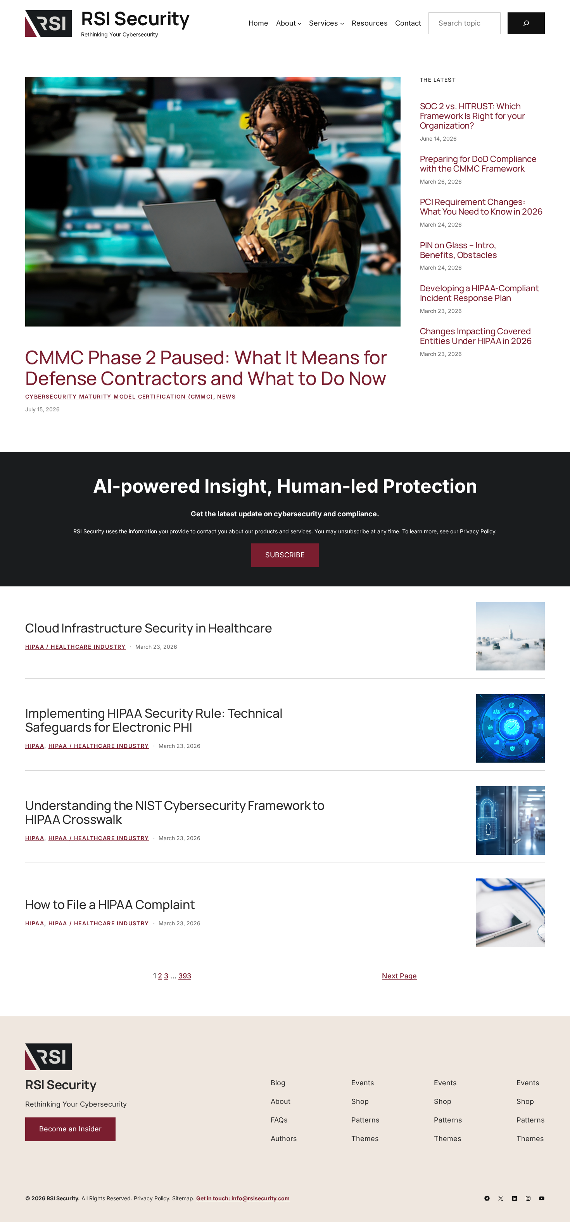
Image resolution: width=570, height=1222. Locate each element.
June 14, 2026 (438, 138)
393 (184, 976)
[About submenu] (299, 23)
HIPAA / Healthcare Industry (75, 646)
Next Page (399, 976)
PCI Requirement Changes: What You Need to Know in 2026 (481, 207)
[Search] (526, 23)
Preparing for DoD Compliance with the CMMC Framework (478, 164)
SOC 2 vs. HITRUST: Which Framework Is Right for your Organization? (472, 116)
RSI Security (135, 18)
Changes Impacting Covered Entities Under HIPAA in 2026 (476, 336)
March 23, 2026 (441, 311)
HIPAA (34, 745)
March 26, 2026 (441, 181)
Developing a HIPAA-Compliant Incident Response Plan (479, 293)
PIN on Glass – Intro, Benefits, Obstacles (458, 250)
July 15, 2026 (42, 409)
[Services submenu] (342, 23)
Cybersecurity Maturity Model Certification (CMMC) (119, 396)
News (226, 396)
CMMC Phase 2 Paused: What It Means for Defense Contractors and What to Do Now (206, 367)
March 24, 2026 (441, 224)
